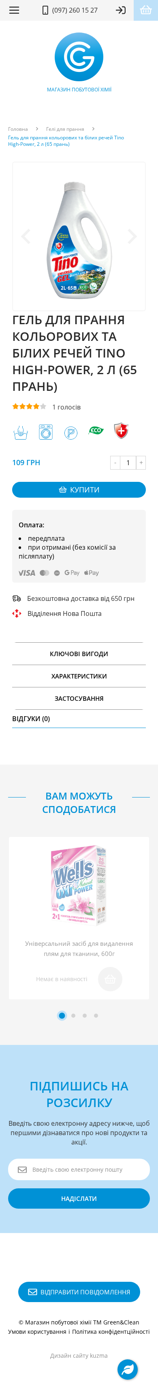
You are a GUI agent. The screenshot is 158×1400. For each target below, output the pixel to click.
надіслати (79, 1198)
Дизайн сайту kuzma (79, 1355)
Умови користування (37, 1331)
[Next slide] (131, 236)
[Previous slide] (27, 236)
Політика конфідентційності (111, 1331)
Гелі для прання (65, 129)
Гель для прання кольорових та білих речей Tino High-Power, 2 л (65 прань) (66, 140)
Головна (18, 129)
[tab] (62, 1015)
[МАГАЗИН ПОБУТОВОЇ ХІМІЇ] (79, 59)
